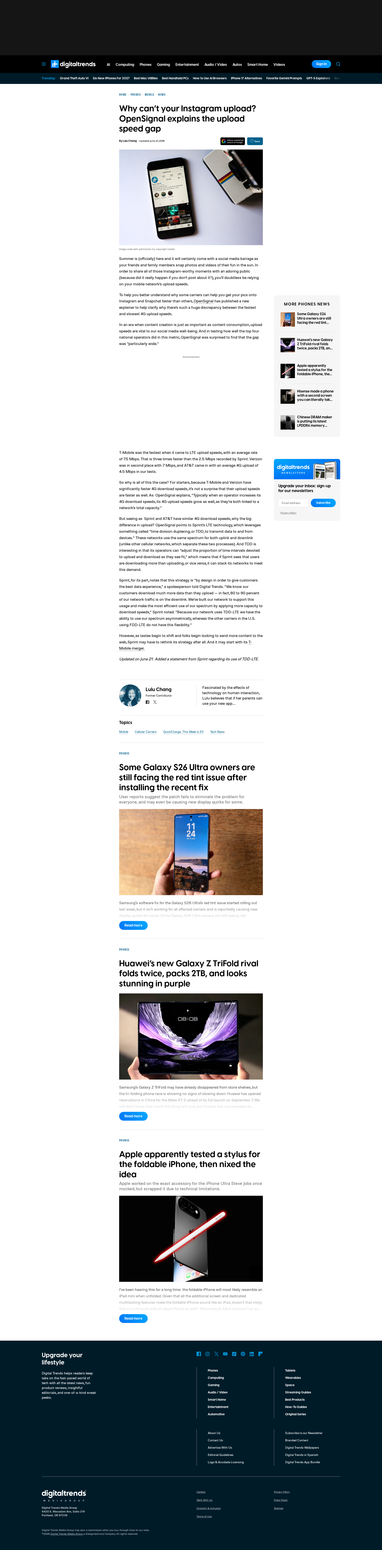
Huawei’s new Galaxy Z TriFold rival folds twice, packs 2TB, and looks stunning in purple (315, 348)
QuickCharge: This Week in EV (183, 731)
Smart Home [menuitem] (257, 64)
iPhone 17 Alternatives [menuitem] (246, 78)
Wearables (293, 1378)
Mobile (123, 731)
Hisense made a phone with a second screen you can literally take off (315, 398)
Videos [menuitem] (279, 64)
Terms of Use (204, 1516)
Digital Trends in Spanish (301, 1455)
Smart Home (217, 1400)
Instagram (207, 1354)
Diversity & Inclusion (209, 1508)
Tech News (217, 731)
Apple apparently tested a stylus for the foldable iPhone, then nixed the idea (314, 372)
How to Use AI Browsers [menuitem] (210, 78)
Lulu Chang (130, 141)
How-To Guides (296, 1407)
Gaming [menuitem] (163, 64)
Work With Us (204, 1500)
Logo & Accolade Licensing (226, 1462)
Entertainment (218, 1407)
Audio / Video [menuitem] (215, 64)
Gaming (214, 1385)
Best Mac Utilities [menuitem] (146, 78)
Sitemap (278, 1508)
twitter (155, 702)
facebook (147, 702)
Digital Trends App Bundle (302, 1462)
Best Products (295, 1400)
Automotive (216, 1414)
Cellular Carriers (146, 731)
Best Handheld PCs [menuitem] (175, 78)
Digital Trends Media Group (66, 1533)
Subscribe (323, 503)
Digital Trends (65, 70)
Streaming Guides (298, 1392)
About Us (214, 1433)
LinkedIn (252, 1354)
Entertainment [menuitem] (187, 64)
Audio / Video (217, 1392)
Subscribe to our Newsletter (304, 1433)
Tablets (290, 1370)
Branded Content (296, 1440)
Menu (43, 64)
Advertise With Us (220, 1447)
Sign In (321, 64)
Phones (213, 1370)
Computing (216, 1378)
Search (338, 64)
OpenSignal (204, 300)
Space (289, 1385)
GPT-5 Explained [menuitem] (318, 78)
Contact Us (215, 1440)
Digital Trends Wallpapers (302, 1447)
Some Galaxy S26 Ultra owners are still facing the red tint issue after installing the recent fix (314, 322)
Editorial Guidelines (220, 1455)
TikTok (234, 1354)
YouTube (225, 1354)
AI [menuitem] (108, 64)
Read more (133, 925)
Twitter (216, 1354)
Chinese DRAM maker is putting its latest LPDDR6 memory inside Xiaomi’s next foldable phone (314, 426)
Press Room (281, 1500)
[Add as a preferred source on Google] (232, 141)
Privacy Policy (288, 512)
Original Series (295, 1414)
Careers (201, 1491)
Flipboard (260, 1354)
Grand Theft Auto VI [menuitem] (74, 78)
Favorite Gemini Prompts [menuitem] (284, 78)
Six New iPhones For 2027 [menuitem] (111, 78)
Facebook (199, 1354)
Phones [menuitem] (145, 64)
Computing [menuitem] (125, 64)
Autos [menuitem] (237, 64)
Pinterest (243, 1354)
